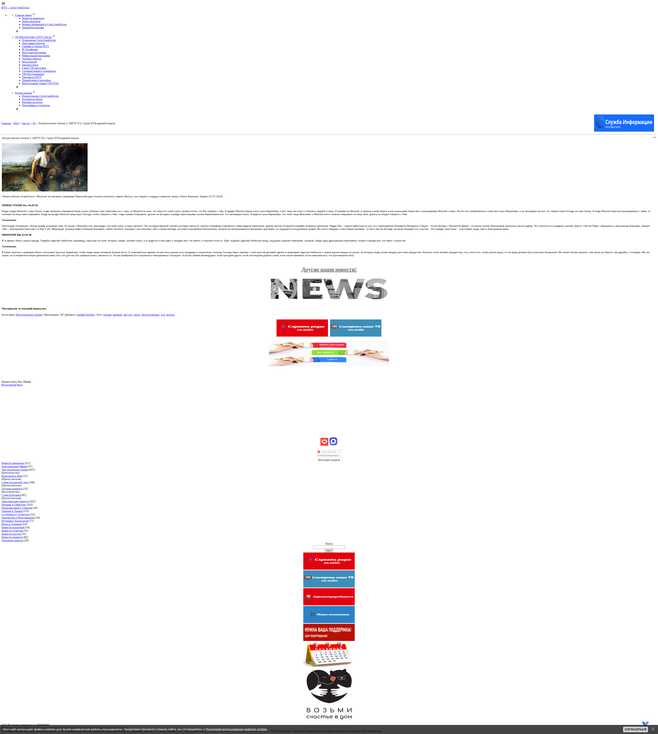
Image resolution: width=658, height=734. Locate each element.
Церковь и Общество (14, 504)
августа (128, 314)
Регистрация (8, 384)
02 (34, 123)
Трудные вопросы (12, 488)
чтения (107, 314)
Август (26, 123)
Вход (20, 384)
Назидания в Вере (12, 476)
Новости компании (13, 463)
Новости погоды (11, 533)
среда (137, 314)
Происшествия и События (17, 507)
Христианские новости (15, 501)
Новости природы (12, 537)
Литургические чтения (28, 314)
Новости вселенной (13, 527)
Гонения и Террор (12, 511)
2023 (16, 123)
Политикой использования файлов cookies (236, 729)
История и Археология (15, 520)
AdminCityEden (85, 314)
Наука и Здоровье (12, 524)
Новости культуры (12, 530)
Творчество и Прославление (18, 517)
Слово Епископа (11, 495)
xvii (163, 314)
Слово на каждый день (15, 482)
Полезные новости (12, 540)
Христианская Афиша (14, 466)
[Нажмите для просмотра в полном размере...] (45, 190)
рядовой (117, 314)
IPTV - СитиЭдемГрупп (15, 7)
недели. (170, 314)
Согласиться (635, 729)
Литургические (150, 314)
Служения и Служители (16, 514)
